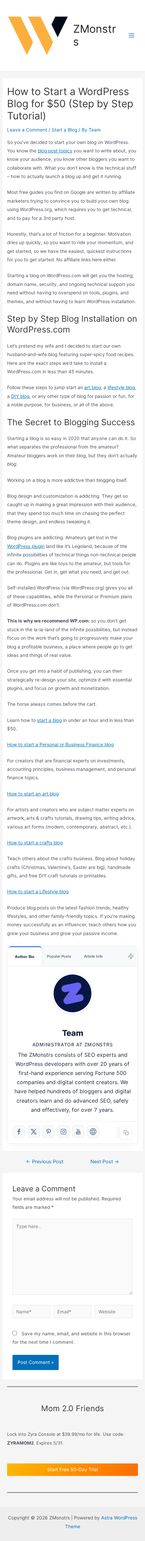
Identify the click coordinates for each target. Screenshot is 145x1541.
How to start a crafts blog (35, 842)
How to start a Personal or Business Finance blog (60, 744)
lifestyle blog (121, 387)
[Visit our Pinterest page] (48, 1132)
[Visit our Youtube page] (78, 1132)
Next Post (104, 1161)
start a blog (49, 720)
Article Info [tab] (93, 956)
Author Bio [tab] (24, 956)
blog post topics (55, 150)
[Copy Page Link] (126, 1133)
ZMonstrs (94, 35)
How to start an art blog (33, 793)
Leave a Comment (27, 130)
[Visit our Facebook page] (19, 1132)
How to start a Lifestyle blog (37, 891)
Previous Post (44, 1161)
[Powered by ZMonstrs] (131, 956)
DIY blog (20, 396)
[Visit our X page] (34, 1132)
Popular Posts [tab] (59, 956)
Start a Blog (64, 130)
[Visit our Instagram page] (63, 1132)
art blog (92, 387)
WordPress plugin (26, 546)
